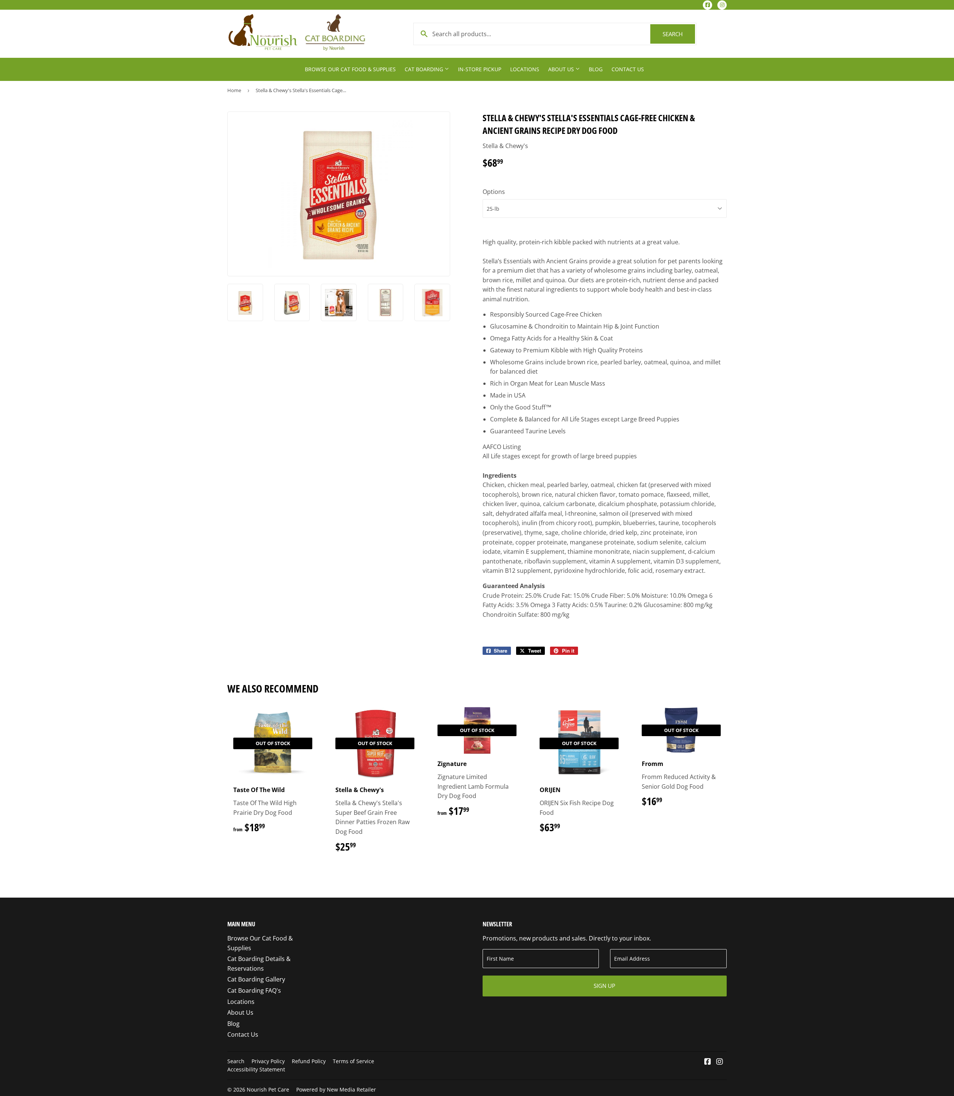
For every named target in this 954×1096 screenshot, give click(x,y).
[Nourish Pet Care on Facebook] (707, 1062)
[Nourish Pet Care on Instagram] (719, 1062)
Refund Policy (309, 1061)
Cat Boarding (425, 69)
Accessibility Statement (256, 1069)
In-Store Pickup (479, 69)
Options (494, 192)
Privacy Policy (268, 1061)
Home (234, 90)
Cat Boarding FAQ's (254, 990)
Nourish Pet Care (268, 1089)
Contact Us (628, 69)
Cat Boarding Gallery (256, 979)
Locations (524, 69)
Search (679, 34)
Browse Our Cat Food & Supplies (350, 69)
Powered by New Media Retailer (336, 1089)
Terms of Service (353, 1061)
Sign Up (604, 985)
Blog (596, 69)
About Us (561, 69)
